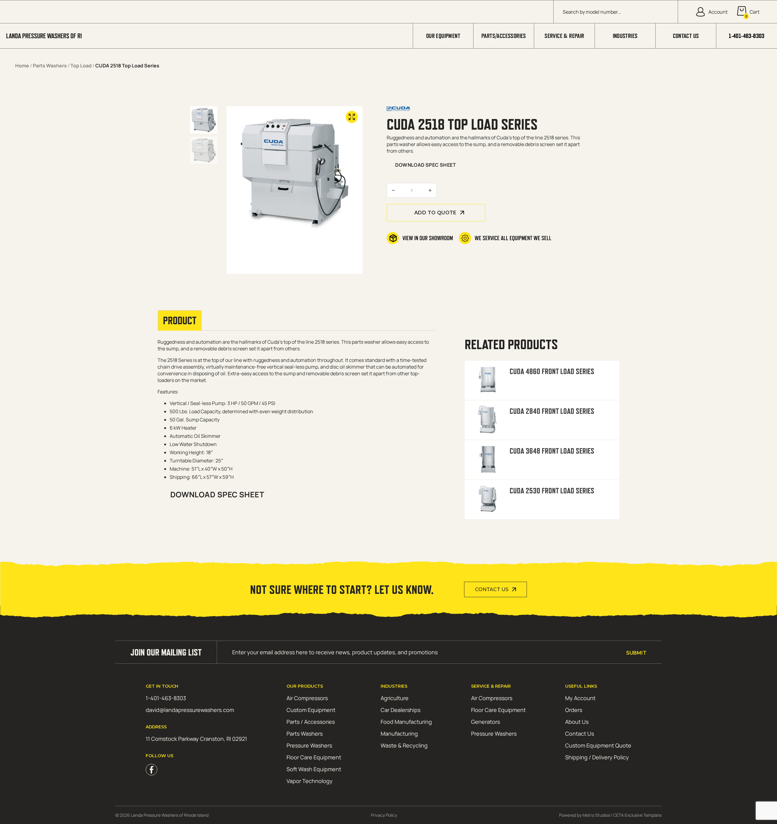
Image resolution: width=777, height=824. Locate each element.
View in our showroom (427, 238)
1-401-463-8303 (747, 35)
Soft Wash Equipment (314, 769)
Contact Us (686, 35)
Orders (573, 709)
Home (22, 65)
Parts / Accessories (311, 721)
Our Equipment (443, 35)
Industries (625, 35)
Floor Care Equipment (314, 757)
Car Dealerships (400, 709)
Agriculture (395, 698)
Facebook (151, 769)
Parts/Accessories (503, 35)
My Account (580, 698)
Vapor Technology (310, 781)
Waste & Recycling (404, 745)
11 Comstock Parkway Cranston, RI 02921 (196, 738)
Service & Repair (564, 35)
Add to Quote (435, 213)
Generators (485, 721)
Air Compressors (307, 698)
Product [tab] (179, 321)
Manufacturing (399, 733)
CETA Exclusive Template (637, 815)
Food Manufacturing (406, 721)
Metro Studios (596, 815)
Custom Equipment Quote (598, 745)
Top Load (81, 65)
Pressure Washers (309, 745)
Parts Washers (50, 65)
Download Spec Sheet (425, 165)
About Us (577, 721)
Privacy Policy (384, 815)
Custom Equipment (311, 709)
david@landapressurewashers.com (190, 709)
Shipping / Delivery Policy (597, 757)
